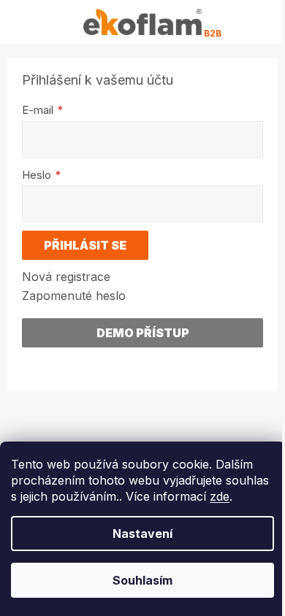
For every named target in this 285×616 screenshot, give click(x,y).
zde (219, 496)
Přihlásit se (85, 245)
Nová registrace (66, 276)
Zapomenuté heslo (74, 295)
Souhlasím (142, 580)
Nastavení (142, 533)
